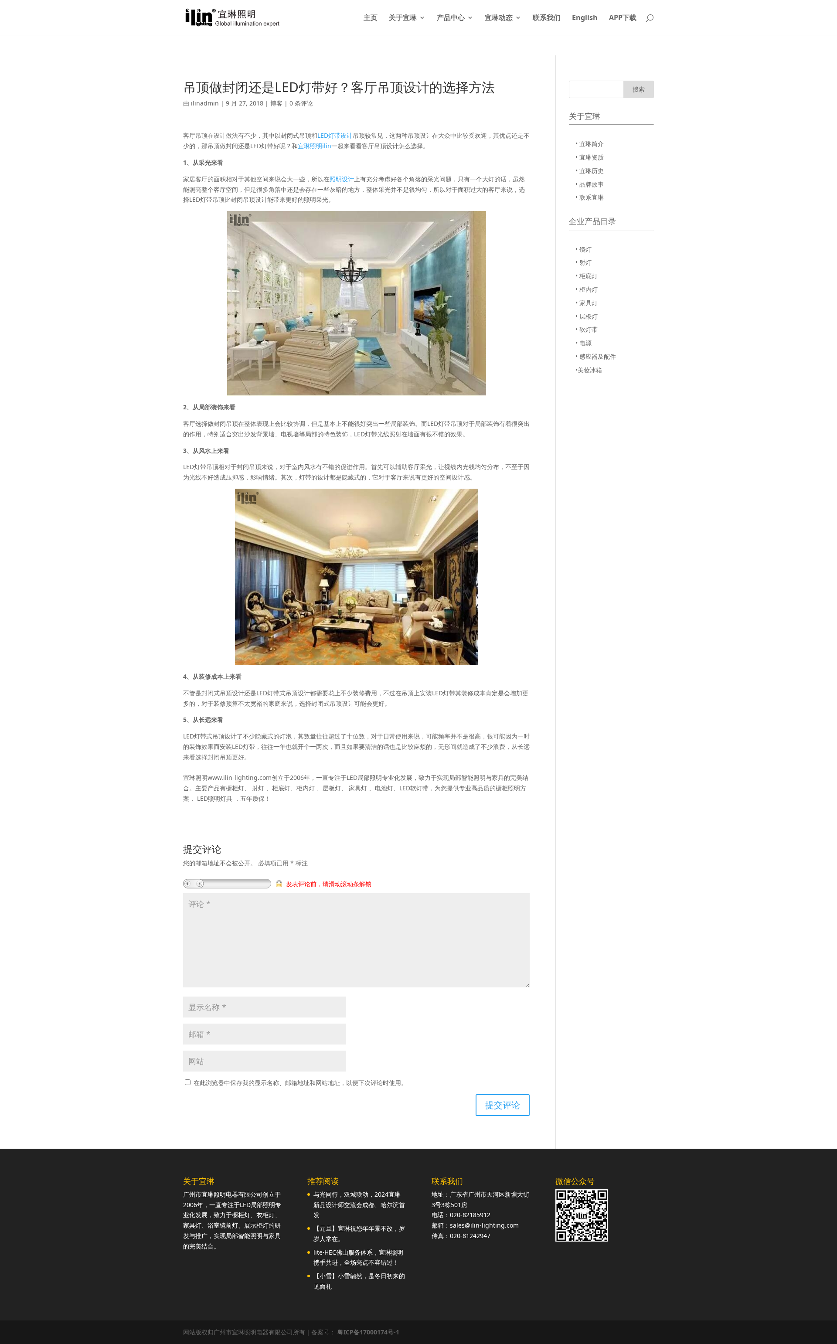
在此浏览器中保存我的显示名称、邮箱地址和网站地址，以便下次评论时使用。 (300, 1083)
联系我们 (547, 18)
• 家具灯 (586, 303)
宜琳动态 (499, 18)
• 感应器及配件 (595, 356)
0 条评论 (301, 103)
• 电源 (583, 343)
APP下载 (622, 18)
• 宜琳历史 (589, 171)
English (585, 18)
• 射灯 (583, 262)
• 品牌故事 (589, 184)
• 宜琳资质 (589, 157)
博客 (276, 103)
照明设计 (342, 179)
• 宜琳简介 (589, 144)
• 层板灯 (586, 316)
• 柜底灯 (586, 276)
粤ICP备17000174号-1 (368, 1332)
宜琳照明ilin (314, 146)
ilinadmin (205, 103)
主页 (371, 18)
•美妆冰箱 (588, 370)
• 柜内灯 (586, 289)
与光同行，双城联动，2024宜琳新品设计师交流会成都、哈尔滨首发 (359, 1204)
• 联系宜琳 (589, 197)
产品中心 (451, 18)
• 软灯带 (586, 329)
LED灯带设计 (335, 135)
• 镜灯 (583, 249)
